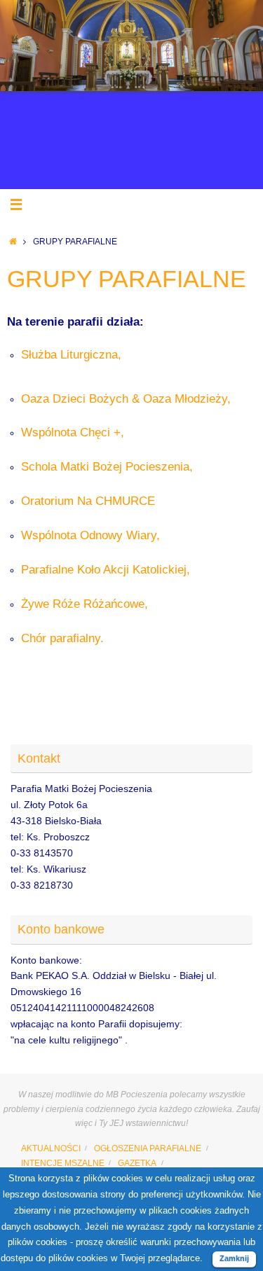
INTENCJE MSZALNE (62, 1163)
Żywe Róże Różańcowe (82, 604)
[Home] (13, 241)
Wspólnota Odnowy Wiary (88, 535)
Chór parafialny (60, 638)
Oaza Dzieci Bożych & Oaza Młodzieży (124, 398)
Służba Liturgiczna (69, 354)
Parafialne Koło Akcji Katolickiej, (105, 569)
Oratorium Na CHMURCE (88, 501)
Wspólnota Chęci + (71, 432)
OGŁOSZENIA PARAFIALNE (147, 1148)
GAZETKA (137, 1163)
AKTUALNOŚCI (51, 1148)
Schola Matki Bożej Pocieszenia (105, 466)
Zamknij (234, 1258)
